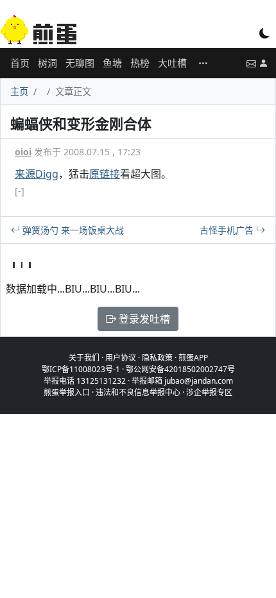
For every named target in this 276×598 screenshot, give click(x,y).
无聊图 (79, 62)
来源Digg (36, 174)
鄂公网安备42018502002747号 (180, 369)
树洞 (47, 62)
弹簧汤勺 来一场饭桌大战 (72, 230)
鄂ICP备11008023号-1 (81, 369)
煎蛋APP (193, 357)
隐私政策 (157, 357)
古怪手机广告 (228, 230)
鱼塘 (112, 62)
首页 (20, 62)
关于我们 (84, 357)
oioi (23, 152)
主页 (19, 91)
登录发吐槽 (143, 319)
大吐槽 (172, 62)
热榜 (140, 62)
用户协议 (120, 357)
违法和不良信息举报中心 (138, 392)
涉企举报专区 (209, 392)
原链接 (104, 174)
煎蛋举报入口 (67, 392)
